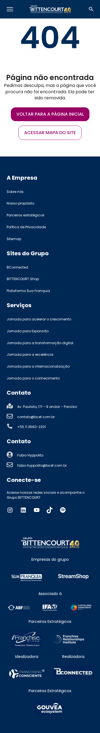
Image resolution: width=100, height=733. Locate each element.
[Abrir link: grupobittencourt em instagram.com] (10, 510)
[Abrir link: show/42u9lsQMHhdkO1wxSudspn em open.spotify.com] (62, 510)
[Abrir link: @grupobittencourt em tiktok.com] (50, 510)
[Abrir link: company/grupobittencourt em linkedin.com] (23, 510)
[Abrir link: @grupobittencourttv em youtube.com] (36, 510)
